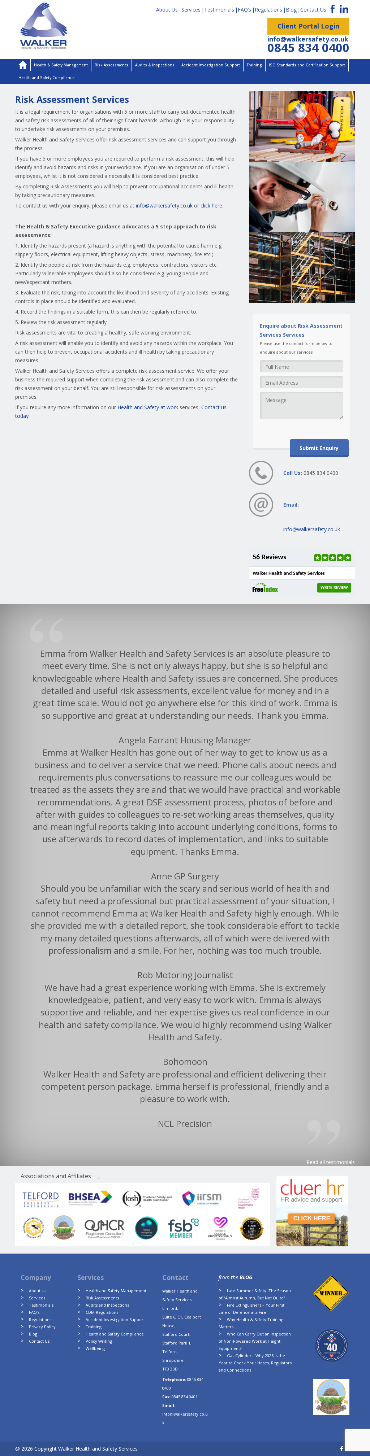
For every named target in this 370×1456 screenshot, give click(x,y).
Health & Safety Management (61, 64)
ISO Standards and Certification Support (307, 64)
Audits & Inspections (155, 64)
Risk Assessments (111, 64)
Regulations (268, 9)
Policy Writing (99, 1341)
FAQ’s (244, 9)
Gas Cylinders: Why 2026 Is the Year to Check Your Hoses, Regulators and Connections (255, 1363)
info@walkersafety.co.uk (307, 39)
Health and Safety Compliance (46, 77)
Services (191, 9)
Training (254, 64)
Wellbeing (95, 1348)
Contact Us (313, 9)
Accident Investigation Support (210, 64)
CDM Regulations (102, 1312)
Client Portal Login (308, 26)
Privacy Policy (42, 1326)
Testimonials (219, 9)
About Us (167, 9)
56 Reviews (269, 557)
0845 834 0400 (308, 47)
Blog (291, 9)
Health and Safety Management (116, 1290)
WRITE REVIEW (334, 588)
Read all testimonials (330, 1162)
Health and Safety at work (147, 407)
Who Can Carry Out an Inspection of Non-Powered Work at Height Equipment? (255, 1341)
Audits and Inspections (107, 1305)
